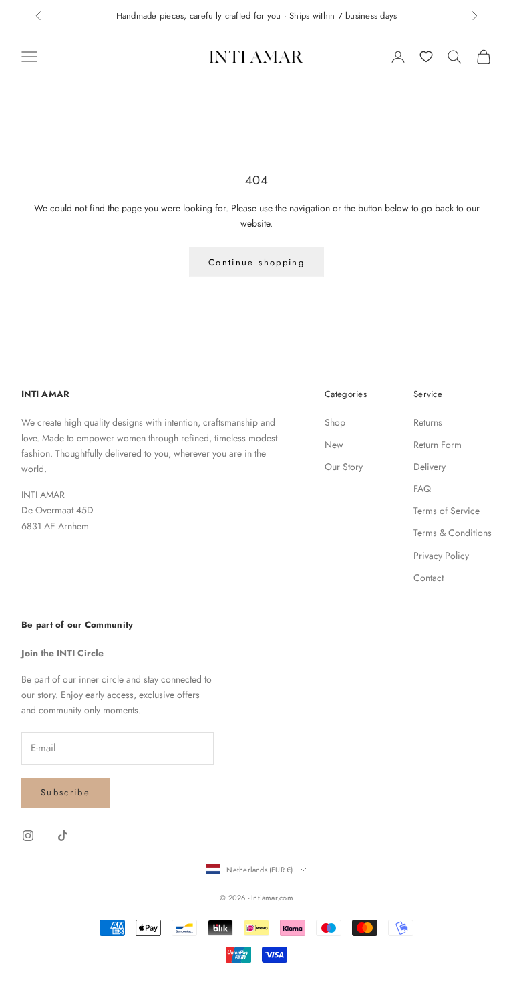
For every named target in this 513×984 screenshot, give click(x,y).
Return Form (437, 444)
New (334, 444)
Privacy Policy (441, 555)
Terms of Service (446, 510)
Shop (335, 422)
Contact (428, 577)
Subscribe (65, 792)
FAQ (422, 488)
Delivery (429, 466)
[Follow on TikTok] (62, 835)
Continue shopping (256, 262)
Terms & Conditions (452, 532)
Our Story (344, 466)
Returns (427, 422)
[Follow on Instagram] (28, 835)
